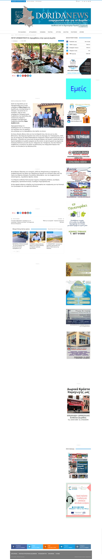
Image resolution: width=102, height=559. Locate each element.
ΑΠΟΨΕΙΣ (82, 32)
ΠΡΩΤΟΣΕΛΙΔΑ (38, 1)
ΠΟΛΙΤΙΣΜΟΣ (74, 32)
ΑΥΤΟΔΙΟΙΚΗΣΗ (33, 32)
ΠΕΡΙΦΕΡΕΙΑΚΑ (61, 40)
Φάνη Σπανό (23, 107)
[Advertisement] (37, 88)
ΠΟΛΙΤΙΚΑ (50, 32)
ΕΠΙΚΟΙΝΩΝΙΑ (51, 553)
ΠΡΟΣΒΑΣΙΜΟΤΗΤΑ (42, 553)
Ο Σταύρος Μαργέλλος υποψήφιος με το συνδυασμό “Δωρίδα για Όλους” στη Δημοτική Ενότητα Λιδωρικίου (22, 222)
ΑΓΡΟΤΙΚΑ (58, 32)
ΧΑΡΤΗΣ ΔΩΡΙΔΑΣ (30, 1)
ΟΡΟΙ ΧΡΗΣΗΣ (14, 553)
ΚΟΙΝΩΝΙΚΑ (42, 32)
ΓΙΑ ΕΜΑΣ (58, 553)
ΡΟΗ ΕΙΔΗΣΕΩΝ (22, 32)
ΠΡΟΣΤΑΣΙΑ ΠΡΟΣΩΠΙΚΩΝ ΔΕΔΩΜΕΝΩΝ (28, 553)
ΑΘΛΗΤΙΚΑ (65, 32)
